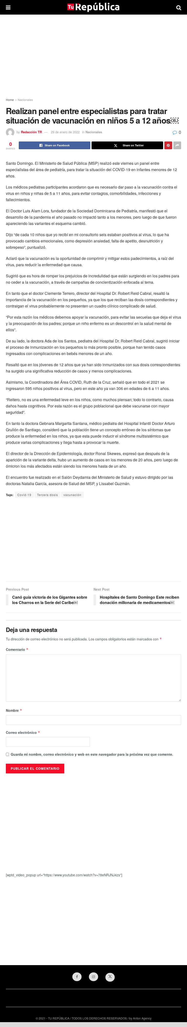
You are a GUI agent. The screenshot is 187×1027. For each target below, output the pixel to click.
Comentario (17, 649)
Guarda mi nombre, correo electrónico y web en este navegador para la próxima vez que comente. (92, 754)
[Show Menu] (8, 7)
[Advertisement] (93, 56)
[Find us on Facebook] (77, 976)
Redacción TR (31, 132)
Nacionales (25, 100)
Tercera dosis (47, 495)
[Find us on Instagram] (93, 976)
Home (10, 100)
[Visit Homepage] (93, 7)
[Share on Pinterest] (168, 145)
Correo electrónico (23, 732)
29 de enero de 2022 (65, 132)
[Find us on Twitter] (110, 977)
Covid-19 (24, 495)
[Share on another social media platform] (177, 145)
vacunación (72, 495)
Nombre (14, 710)
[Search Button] (178, 7)
